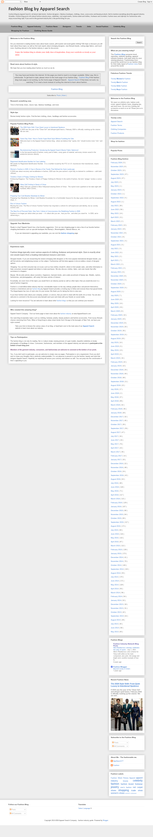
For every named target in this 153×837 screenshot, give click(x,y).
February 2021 (117, 268)
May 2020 (115, 303)
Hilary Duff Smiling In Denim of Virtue (33, 184)
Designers (67, 26)
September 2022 (117, 198)
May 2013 (115, 632)
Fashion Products (117, 133)
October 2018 (116, 378)
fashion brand (127, 784)
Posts (116, 742)
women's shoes (118, 793)
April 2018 (115, 401)
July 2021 (115, 248)
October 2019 (116, 331)
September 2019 (117, 334)
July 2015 (115, 530)
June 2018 (115, 393)
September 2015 (117, 522)
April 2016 (115, 495)
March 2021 (115, 264)
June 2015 (115, 534)
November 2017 (117, 420)
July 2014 (115, 577)
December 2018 (117, 370)
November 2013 (117, 608)
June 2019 (115, 346)
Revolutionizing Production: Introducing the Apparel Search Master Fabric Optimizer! (49, 150)
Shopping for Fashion (20, 31)
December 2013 (117, 604)
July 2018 (115, 389)
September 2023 (117, 174)
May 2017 (115, 444)
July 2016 (115, 483)
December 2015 (117, 510)
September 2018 (117, 381)
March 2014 (115, 593)
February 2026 (117, 163)
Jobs (89, 26)
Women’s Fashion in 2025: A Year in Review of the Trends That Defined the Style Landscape (42, 169)
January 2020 (116, 319)
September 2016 (117, 475)
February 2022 (117, 225)
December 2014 (117, 557)
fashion (115, 783)
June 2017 (115, 440)
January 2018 (116, 413)
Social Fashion (102, 26)
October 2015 (116, 518)
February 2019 (117, 362)
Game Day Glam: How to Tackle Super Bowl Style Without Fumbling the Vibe (47, 139)
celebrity (138, 780)
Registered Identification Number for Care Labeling (27, 161)
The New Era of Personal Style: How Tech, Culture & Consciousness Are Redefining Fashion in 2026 (45, 211)
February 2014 (117, 596)
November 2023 (117, 166)
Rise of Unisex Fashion (18, 204)
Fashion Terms (116, 125)
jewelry (115, 787)
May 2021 (115, 256)
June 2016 (115, 487)
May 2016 (115, 491)
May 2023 (115, 186)
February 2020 (117, 315)
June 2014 (115, 581)
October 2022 (116, 194)
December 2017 (117, 417)
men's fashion (126, 787)
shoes (113, 790)
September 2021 (117, 241)
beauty (125, 781)
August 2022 (116, 202)
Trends (79, 26)
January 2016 (116, 506)
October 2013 (116, 612)
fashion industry (65, 314)
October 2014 (116, 565)
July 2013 (115, 624)
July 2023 (115, 182)
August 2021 (116, 245)
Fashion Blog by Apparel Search (38, 9)
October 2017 (116, 424)
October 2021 (116, 237)
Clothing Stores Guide (43, 31)
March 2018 (115, 405)
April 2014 (115, 589)
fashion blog (36, 289)
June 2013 (115, 628)
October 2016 (116, 471)
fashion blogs (61, 301)
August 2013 (116, 620)
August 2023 (116, 178)
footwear (139, 784)
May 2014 (115, 585)
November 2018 (117, 374)
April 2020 (115, 307)
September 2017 (117, 428)
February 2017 (117, 456)
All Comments (119, 746)
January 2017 (116, 460)
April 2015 (115, 542)
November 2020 (117, 280)
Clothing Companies (118, 129)
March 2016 (115, 499)
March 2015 (115, 546)
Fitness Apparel (129, 778)
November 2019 (117, 327)
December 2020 (117, 276)
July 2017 (115, 436)
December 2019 (117, 323)
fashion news (133, 64)
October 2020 (116, 284)
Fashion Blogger (120, 667)
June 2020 (115, 299)
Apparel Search (74, 80)
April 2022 (115, 217)
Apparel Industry (34, 26)
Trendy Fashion (121, 79)
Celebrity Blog (119, 26)
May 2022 (115, 213)
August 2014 (116, 573)
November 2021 (117, 233)
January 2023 (116, 190)
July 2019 (115, 342)
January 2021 (116, 272)
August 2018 (116, 385)
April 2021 (115, 260)
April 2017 (115, 448)
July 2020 (115, 295)
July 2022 (115, 206)
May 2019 (115, 350)
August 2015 (116, 526)
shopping (123, 790)
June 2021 (115, 252)
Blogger (105, 820)
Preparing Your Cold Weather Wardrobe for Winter (27, 196)
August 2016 (116, 479)
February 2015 (117, 549)
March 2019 (115, 358)
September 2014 (117, 569)
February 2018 (117, 409)
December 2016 (117, 463)
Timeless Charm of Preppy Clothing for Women (26, 177)
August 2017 (116, 432)
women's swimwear (131, 793)
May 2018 (115, 397)
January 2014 (116, 600)
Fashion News (52, 26)
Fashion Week (116, 778)
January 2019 (116, 366)
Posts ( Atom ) (62, 95)
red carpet (138, 787)
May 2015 (115, 538)
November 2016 (117, 467)
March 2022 (115, 221)
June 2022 (115, 209)
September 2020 (117, 288)
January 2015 (116, 553)
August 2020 (116, 291)
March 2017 (115, 452)
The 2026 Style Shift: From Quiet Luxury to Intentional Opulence (42, 127)
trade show (137, 790)
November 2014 (117, 561)
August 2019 (116, 338)
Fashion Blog (16, 26)
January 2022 (116, 229)
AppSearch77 (118, 761)
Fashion (116, 765)
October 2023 (116, 170)
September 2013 (117, 616)
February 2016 (117, 503)
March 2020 (115, 311)
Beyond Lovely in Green (121, 669)
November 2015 (117, 514)
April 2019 (115, 354)
